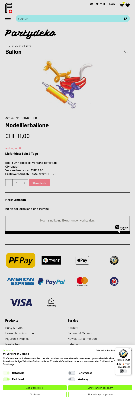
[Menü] (129, 349)
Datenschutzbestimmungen (108, 350)
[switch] (123, 371)
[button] (8, 350)
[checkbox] (6, 373)
